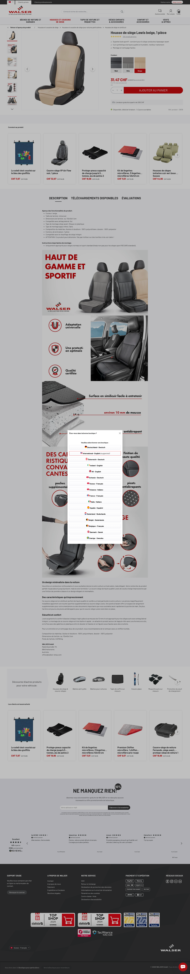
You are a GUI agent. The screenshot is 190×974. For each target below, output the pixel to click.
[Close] (120, 433)
